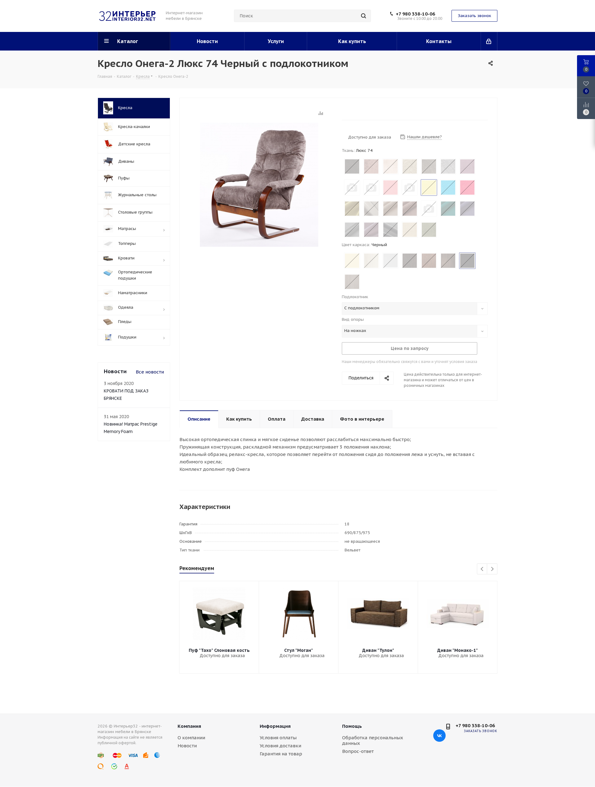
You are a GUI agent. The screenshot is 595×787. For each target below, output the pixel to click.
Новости (187, 746)
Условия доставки (280, 746)
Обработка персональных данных (372, 740)
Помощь (352, 726)
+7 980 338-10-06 (415, 14)
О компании (191, 738)
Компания (189, 726)
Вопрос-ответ (358, 751)
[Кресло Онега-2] (259, 184)
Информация (275, 726)
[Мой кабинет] (489, 41)
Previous (482, 569)
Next (492, 569)
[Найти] (363, 16)
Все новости (150, 372)
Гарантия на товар (281, 754)
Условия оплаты (278, 738)
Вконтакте (439, 735)
